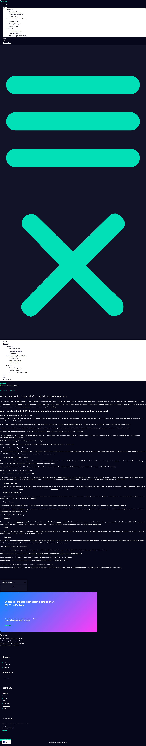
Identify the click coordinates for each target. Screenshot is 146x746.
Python (97, 505)
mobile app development (25, 407)
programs (20, 437)
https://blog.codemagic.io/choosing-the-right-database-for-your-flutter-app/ (48, 560)
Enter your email (7, 728)
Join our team (7, 43)
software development (95, 401)
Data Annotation (14, 26)
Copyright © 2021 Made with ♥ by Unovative (58, 742)
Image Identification (15, 33)
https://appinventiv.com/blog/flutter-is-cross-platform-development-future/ (53, 557)
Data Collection (13, 21)
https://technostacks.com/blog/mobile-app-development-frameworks (35, 564)
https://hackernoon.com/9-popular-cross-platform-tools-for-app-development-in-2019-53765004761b (55, 553)
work (116, 461)
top (7, 515)
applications (110, 486)
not (71, 435)
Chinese (12, 540)
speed (46, 509)
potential (142, 404)
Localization (9, 9)
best (36, 479)
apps (34, 404)
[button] (73, 192)
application (35, 531)
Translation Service (15, 12)
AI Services (9, 28)
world (142, 401)
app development (90, 418)
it (71, 401)
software (20, 401)
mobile (34, 401)
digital (96, 404)
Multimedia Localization (16, 14)
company (135, 418)
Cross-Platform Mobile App (8, 391)
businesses (54, 489)
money (21, 489)
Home (5, 4)
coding (53, 435)
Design (86, 496)
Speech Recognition (15, 31)
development (6, 404)
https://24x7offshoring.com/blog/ (23, 470)
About (5, 40)
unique (15, 492)
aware (127, 424)
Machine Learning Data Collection (16, 19)
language (60, 418)
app (37, 401)
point (13, 444)
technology (20, 522)
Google (61, 401)
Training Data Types (15, 24)
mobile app (53, 407)
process (63, 424)
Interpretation (13, 16)
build (38, 466)
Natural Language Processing (18, 36)
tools (64, 524)
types (104, 496)
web (30, 418)
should (122, 424)
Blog (4, 38)
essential (100, 477)
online (59, 522)
